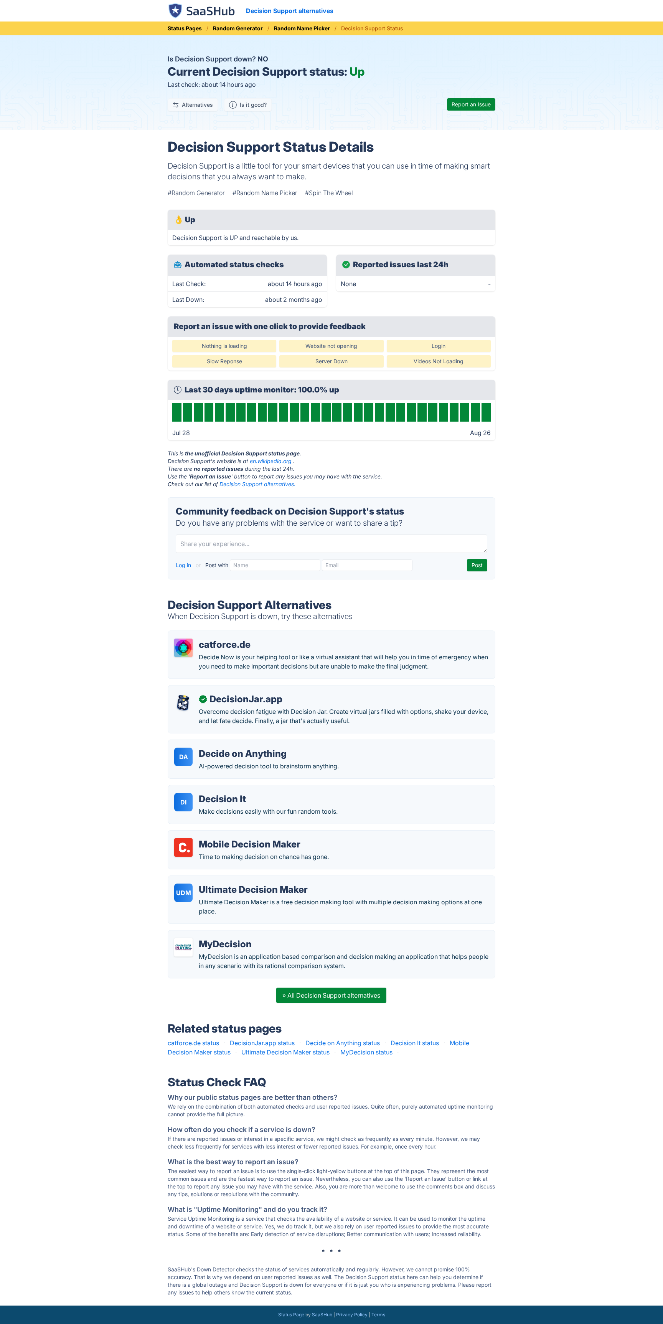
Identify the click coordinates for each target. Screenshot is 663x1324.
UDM (183, 893)
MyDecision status (366, 1052)
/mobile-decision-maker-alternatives (226, 835)
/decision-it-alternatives (208, 790)
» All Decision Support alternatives (331, 995)
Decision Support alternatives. (257, 484)
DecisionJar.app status (262, 1043)
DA (183, 757)
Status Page (291, 1314)
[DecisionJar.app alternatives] (183, 702)
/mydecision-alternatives (209, 935)
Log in (184, 565)
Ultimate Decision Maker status (285, 1052)
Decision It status (415, 1043)
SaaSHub (322, 1314)
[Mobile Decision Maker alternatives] (183, 847)
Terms (378, 1314)
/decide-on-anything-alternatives (221, 744)
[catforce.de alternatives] (183, 648)
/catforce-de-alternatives (210, 635)
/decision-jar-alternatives (210, 690)
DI (183, 802)
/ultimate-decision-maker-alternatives (228, 880)
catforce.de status (193, 1043)
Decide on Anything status (342, 1043)
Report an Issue (471, 104)
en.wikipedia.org (271, 461)
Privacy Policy (352, 1314)
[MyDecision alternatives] (183, 947)
